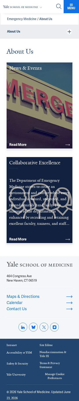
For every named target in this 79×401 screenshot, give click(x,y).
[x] (44, 327)
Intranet (12, 345)
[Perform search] (58, 7)
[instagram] (54, 327)
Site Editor (46, 345)
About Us (45, 19)
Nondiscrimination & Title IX (53, 354)
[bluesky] (33, 327)
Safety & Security (17, 363)
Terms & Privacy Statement (50, 365)
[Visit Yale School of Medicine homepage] (39, 265)
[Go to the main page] (23, 7)
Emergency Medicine (21, 19)
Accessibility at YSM (19, 352)
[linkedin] (22, 327)
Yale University (16, 374)
